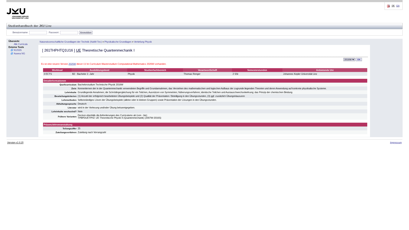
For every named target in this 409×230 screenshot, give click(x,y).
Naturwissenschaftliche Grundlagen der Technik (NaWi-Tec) (71, 41)
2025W (72, 64)
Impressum (396, 142)
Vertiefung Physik (143, 41)
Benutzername (20, 32)
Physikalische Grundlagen (117, 41)
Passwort (54, 32)
